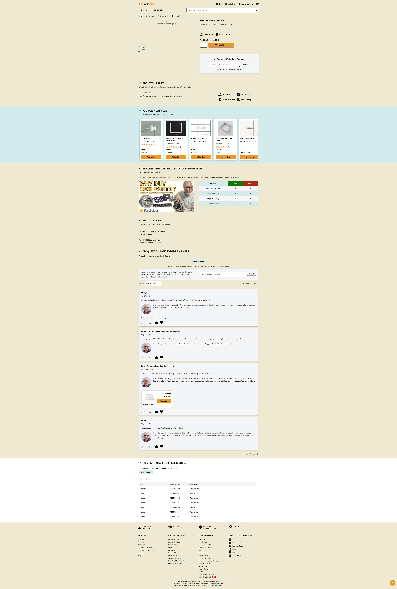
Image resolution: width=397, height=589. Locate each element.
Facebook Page (237, 546)
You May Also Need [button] (154, 111)
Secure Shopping (204, 569)
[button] (144, 10)
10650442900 (175, 488)
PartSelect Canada (204, 577)
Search (251, 274)
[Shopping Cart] (257, 3)
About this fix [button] (151, 220)
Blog (234, 552)
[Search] (256, 10)
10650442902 (175, 498)
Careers (201, 550)
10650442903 (175, 502)
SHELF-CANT (148, 405)
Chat (220, 4)
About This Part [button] (153, 83)
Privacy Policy (203, 553)
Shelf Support (146, 138)
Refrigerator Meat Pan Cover (224, 139)
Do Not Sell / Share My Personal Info (211, 561)
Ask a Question (198, 261)
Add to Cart (223, 45)
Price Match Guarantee (146, 550)
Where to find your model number (229, 69)
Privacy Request (204, 563)
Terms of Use (202, 566)
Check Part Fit (146, 472)
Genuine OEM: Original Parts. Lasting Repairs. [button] (172, 168)
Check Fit (245, 64)
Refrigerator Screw (197, 138)
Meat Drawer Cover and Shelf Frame (174, 139)
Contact (140, 553)
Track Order (142, 545)
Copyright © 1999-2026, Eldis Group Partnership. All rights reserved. (198, 585)
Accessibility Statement (206, 574)
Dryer (170, 547)
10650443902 (175, 516)
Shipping (141, 539)
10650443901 (175, 512)
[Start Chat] (392, 583)
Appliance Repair (174, 539)
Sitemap (201, 571)
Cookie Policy (203, 555)
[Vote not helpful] (161, 322)
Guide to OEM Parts (175, 563)
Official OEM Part (225, 34)
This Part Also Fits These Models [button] (164, 463)
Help (139, 555)
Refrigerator (150, 16)
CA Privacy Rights (204, 558)
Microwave (172, 550)
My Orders (231, 4)
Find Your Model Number (177, 561)
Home (140, 16)
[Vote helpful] (156, 322)
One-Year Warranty (145, 547)
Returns (141, 542)
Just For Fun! (236, 555)
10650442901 (175, 493)
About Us (201, 539)
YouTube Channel (238, 543)
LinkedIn (235, 549)
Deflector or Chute (164, 16)
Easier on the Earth (205, 547)
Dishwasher (172, 545)
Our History (202, 542)
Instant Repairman (174, 542)
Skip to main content (198, 21)
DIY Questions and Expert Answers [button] (165, 251)
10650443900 (175, 507)
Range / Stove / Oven (176, 553)
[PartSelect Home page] (147, 4)
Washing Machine (174, 558)
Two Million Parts (204, 545)
